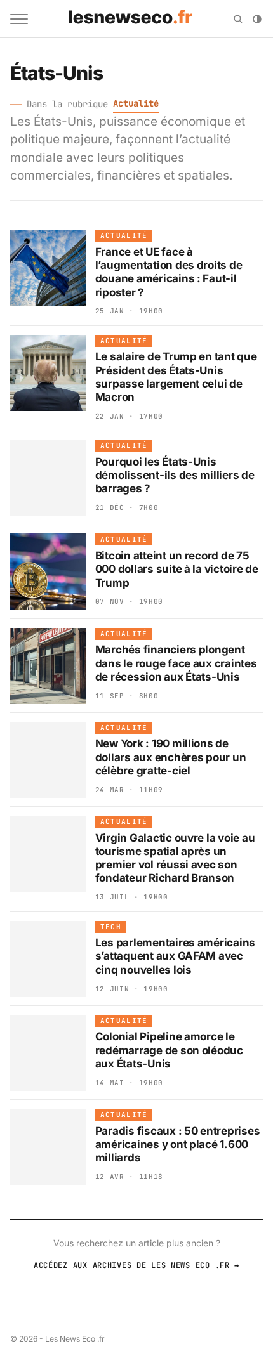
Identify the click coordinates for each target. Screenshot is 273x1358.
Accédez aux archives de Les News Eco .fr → (136, 1265)
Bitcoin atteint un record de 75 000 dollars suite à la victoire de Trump (176, 569)
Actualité (136, 103)
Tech (110, 926)
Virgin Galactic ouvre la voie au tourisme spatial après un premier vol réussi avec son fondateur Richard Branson (175, 858)
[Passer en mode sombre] (257, 19)
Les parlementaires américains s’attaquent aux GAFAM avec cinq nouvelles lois (175, 956)
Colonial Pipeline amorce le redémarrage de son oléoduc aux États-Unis (169, 1050)
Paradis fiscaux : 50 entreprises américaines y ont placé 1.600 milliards (177, 1145)
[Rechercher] (238, 19)
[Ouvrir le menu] (19, 19)
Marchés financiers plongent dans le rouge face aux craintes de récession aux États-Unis (176, 663)
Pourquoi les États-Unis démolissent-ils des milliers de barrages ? (175, 475)
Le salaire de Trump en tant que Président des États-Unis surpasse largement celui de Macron (176, 376)
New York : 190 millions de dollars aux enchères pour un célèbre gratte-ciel (170, 757)
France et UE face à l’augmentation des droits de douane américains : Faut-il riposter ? (169, 272)
